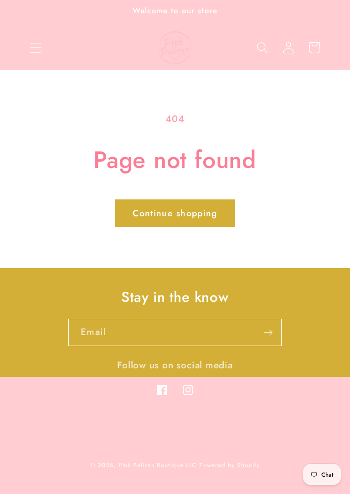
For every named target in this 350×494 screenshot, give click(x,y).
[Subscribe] (268, 332)
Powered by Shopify (229, 465)
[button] (35, 48)
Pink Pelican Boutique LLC (157, 465)
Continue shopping (175, 213)
